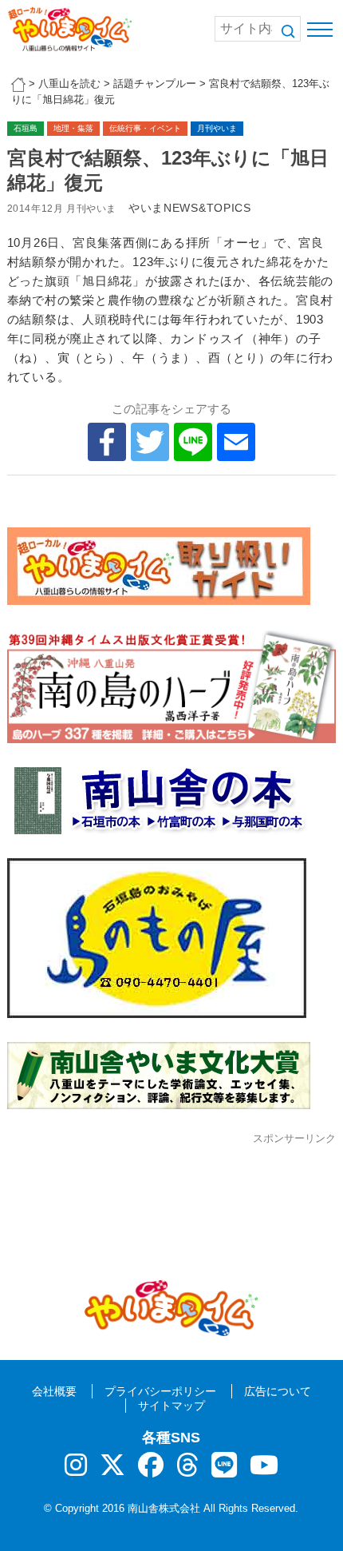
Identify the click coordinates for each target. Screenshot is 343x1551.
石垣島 (25, 128)
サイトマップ (171, 1405)
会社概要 (54, 1391)
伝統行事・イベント (145, 128)
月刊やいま (217, 128)
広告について (277, 1391)
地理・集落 (73, 128)
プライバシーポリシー (160, 1391)
